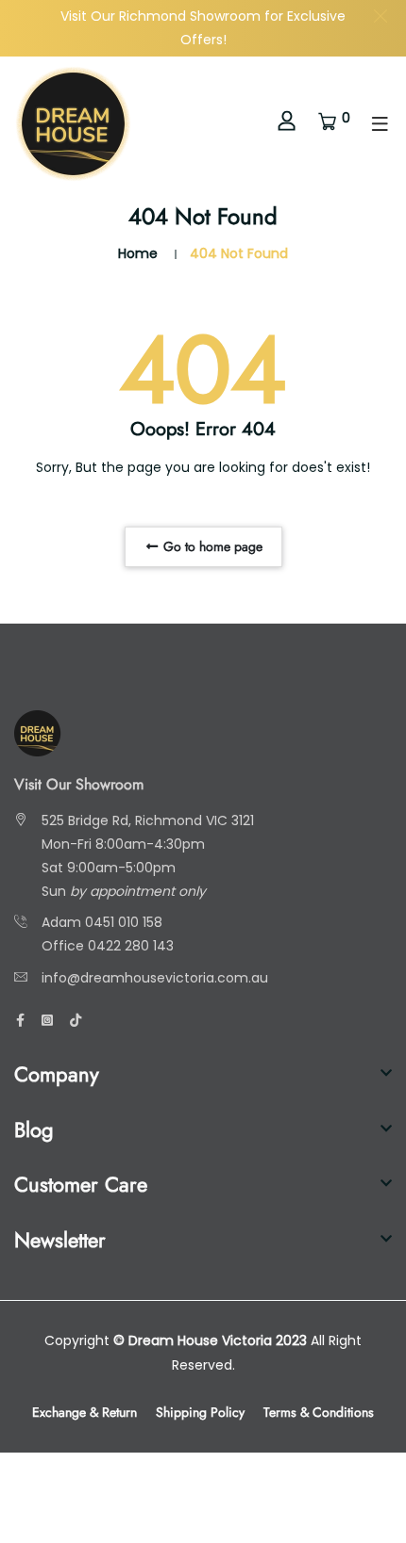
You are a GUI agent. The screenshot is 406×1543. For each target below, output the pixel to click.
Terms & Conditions (318, 1412)
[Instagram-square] (47, 1020)
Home (138, 253)
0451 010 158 (123, 922)
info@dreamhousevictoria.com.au (155, 977)
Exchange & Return (84, 1412)
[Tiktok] (75, 1020)
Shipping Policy (200, 1412)
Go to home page (211, 546)
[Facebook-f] (20, 1020)
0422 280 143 (131, 945)
